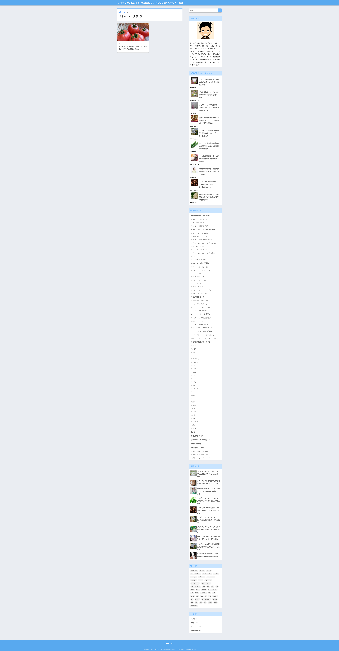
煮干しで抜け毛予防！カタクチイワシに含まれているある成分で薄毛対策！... (209, 120)
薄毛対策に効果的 (206, 599)
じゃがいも (195, 359)
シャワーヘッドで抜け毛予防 (200, 314)
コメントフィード (197, 627)
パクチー (195, 385)
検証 (197, 596)
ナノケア (200, 580)
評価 (192, 602)
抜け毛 (196, 593)
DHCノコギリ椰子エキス (199, 293)
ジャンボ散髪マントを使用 (200, 451)
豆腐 (193, 418)
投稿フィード (195, 623)
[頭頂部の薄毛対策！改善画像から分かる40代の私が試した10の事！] (205, 166)
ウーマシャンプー (207, 573)
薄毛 (192, 599)
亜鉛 (208, 586)
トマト (194, 378)
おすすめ (209, 570)
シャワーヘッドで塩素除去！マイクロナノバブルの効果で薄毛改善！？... (209, 107)
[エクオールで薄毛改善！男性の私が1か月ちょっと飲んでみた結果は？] (205, 76)
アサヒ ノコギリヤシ (198, 286)
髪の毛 (215, 602)
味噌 (193, 395)
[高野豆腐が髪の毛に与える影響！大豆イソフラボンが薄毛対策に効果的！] (205, 192)
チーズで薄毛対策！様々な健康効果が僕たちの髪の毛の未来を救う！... (209, 158)
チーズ (194, 375)
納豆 (193, 415)
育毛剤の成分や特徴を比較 (200, 300)
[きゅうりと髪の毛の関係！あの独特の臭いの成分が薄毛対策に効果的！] (205, 140)
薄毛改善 (215, 599)
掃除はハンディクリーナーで (201, 458)
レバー (194, 392)
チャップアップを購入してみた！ (202, 307)
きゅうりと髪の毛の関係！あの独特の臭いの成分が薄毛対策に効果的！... (209, 145)
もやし (194, 369)
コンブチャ (216, 573)
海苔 (193, 402)
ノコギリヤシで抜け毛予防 (200, 263)
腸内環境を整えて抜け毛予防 (200, 215)
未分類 (193, 432)
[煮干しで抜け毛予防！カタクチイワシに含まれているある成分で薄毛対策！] (205, 115)
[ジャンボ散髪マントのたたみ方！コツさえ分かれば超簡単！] (205, 89)
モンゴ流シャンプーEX (199, 259)
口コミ (198, 589)
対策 (192, 593)
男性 (202, 596)
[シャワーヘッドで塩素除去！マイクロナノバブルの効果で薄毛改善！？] (205, 102)
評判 (196, 602)
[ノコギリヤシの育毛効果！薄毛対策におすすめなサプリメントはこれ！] (205, 128)
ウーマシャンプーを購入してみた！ (203, 240)
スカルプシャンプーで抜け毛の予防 (203, 229)
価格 (213, 586)
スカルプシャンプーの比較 (200, 233)
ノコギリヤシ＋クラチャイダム (201, 290)
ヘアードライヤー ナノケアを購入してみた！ (205, 338)
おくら (194, 345)
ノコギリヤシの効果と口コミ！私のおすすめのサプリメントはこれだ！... (209, 184)
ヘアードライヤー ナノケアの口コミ (203, 335)
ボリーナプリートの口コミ (200, 324)
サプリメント (201, 577)
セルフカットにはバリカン (200, 454)
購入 (201, 602)
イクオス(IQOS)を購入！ (199, 310)
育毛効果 (215, 596)
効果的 (192, 589)
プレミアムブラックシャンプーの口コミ (204, 243)
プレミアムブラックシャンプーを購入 (203, 253)
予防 (204, 586)
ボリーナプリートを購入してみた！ (203, 328)
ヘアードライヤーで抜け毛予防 (201, 331)
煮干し (194, 405)
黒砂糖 (194, 428)
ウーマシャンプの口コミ (199, 236)
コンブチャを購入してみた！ (201, 226)
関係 (205, 602)
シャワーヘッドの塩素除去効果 (201, 318)
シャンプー (193, 580)
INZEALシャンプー (198, 246)
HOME (170, 643)
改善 (214, 593)
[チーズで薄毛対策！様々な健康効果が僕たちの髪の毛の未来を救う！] (205, 153)
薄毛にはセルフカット (198, 448)
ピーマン (195, 388)
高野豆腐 (195, 421)
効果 (217, 586)
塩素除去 (204, 589)
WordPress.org (196, 631)
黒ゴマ (194, 425)
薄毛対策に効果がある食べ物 (200, 342)
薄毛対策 (197, 599)
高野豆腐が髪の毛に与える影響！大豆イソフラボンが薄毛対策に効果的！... (209, 197)
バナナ (194, 382)
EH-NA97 (202, 570)
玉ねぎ (194, 411)
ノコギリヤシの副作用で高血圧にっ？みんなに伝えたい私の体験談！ (151, 2)
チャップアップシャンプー (200, 249)
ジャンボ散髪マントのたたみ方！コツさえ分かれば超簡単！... (209, 94)
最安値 (192, 596)
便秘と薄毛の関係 (197, 436)
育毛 (210, 596)
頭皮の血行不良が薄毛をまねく (201, 440)
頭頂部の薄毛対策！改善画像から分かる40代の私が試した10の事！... (209, 171)
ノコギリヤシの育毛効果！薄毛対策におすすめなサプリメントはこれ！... (209, 133)
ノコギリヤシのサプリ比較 (200, 267)
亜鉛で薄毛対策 (196, 444)
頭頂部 (210, 602)
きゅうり (195, 352)
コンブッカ (193, 577)
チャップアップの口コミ (199, 304)
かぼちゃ (195, 349)
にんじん (195, 362)
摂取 (209, 593)
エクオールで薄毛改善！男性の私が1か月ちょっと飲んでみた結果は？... (209, 82)
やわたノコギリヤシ (198, 277)
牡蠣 (193, 408)
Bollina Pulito (194, 570)
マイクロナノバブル (195, 586)
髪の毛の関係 (194, 605)
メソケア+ (195, 256)
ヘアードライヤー (195, 583)
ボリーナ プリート (197, 321)
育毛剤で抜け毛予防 (197, 297)
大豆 (193, 398)
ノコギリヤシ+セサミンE (199, 280)
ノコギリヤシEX (197, 273)
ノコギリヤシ (208, 580)
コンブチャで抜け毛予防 (199, 219)
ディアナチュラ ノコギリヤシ (201, 270)
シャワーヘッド (211, 577)
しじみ (194, 355)
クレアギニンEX (197, 283)
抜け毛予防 (203, 593)
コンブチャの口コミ (198, 222)
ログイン (194, 619)
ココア (194, 372)
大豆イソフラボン (212, 589)
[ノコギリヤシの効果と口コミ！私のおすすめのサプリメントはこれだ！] (205, 179)
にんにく (195, 365)
